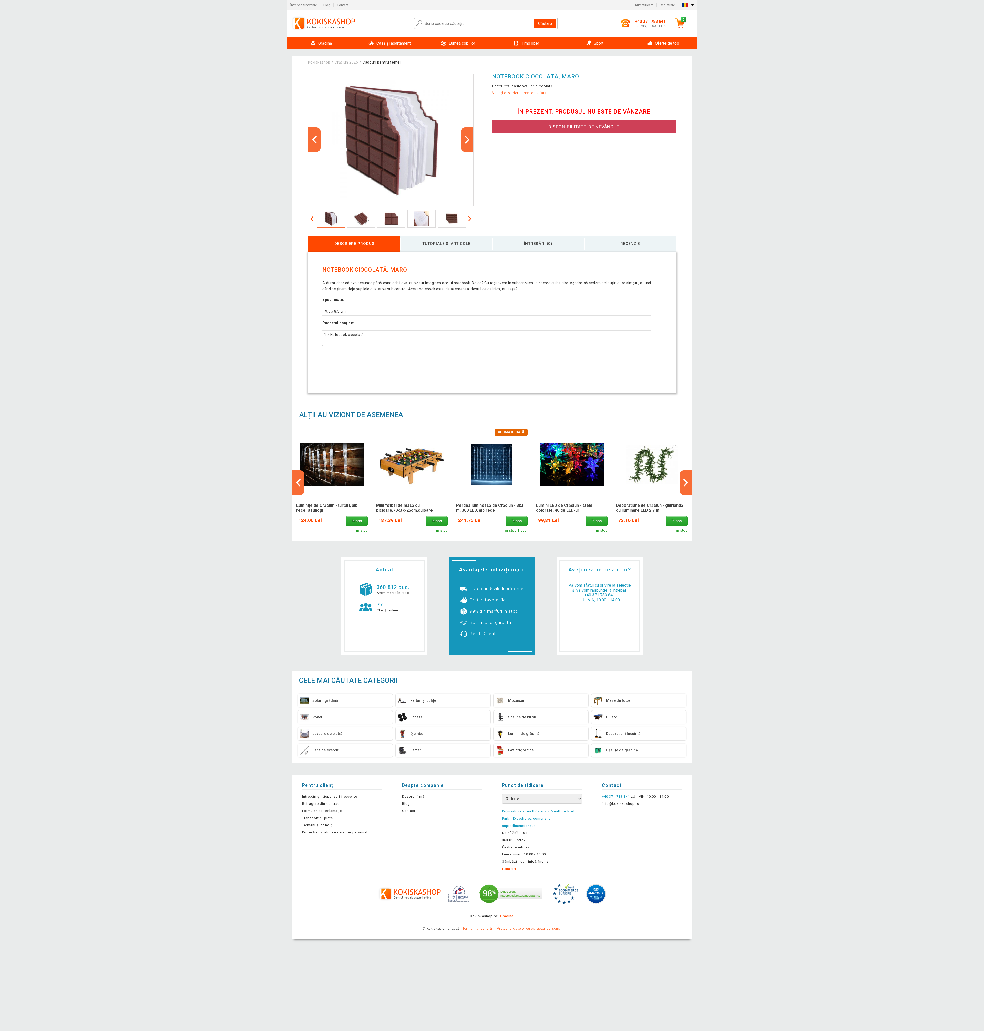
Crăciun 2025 (346, 62)
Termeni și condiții (318, 825)
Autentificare (644, 5)
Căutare (545, 23)
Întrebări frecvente (303, 5)
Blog (326, 5)
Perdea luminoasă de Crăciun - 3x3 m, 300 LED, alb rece (489, 508)
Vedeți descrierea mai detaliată (519, 93)
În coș (357, 521)
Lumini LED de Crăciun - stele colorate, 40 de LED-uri (564, 508)
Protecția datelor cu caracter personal (335, 832)
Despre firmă (413, 796)
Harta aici (509, 869)
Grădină (507, 916)
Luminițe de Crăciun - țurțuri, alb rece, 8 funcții (326, 508)
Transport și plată (317, 818)
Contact (342, 5)
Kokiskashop (319, 62)
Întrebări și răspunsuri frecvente (329, 796)
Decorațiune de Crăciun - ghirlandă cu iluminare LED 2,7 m (649, 508)
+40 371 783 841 (599, 595)
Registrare (667, 5)
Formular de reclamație (322, 811)
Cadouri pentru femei (382, 62)
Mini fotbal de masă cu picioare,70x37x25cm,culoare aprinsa (404, 508)
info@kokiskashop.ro (620, 804)
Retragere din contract (321, 804)
